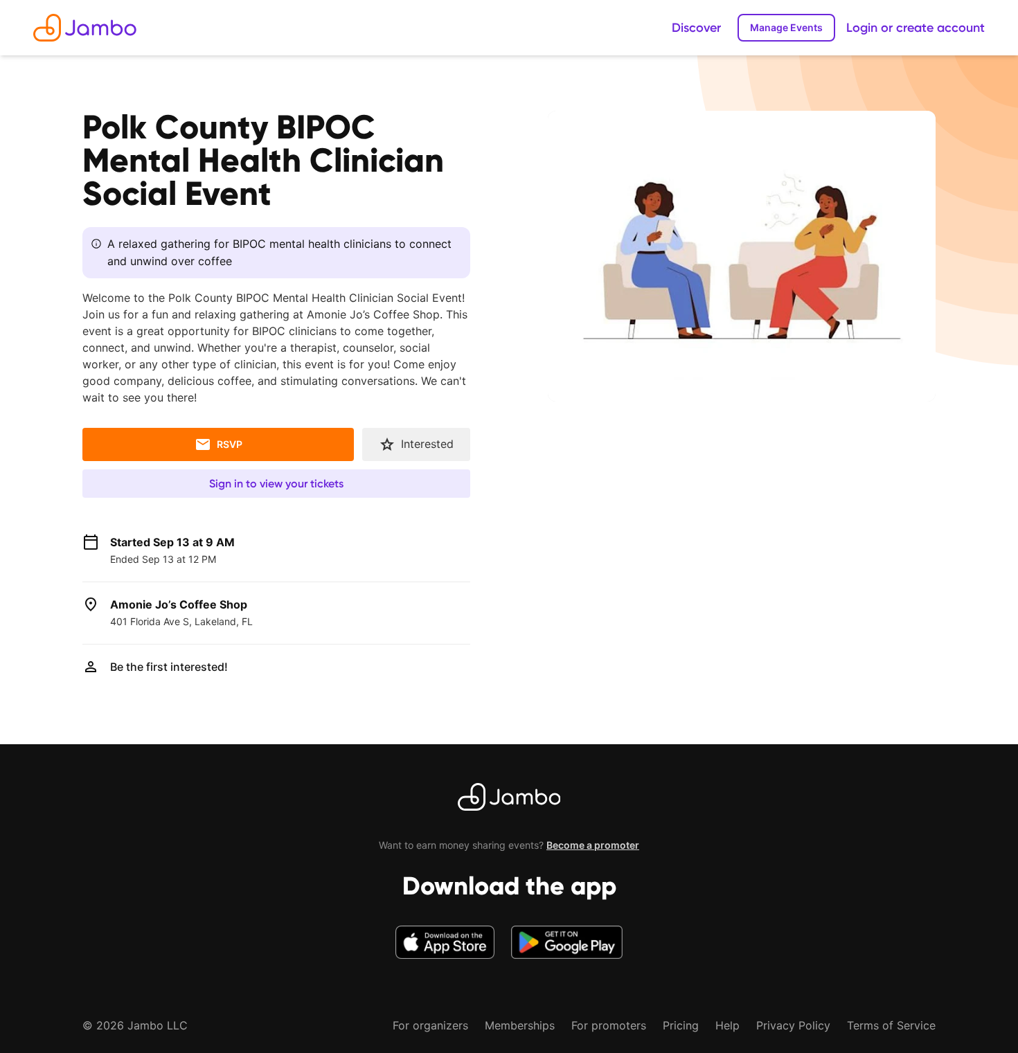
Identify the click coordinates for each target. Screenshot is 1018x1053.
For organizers (430, 1025)
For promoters (608, 1025)
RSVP (229, 444)
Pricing (681, 1025)
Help (727, 1025)
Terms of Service (891, 1025)
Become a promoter (592, 845)
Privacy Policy (793, 1025)
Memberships (520, 1025)
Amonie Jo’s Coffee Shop (178, 604)
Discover (696, 27)
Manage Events (786, 27)
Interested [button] (427, 444)
